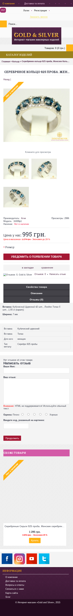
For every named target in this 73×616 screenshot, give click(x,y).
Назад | (7, 79)
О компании (11, 577)
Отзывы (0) (36, 299)
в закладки (28, 267)
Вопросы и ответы (14, 585)
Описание (36, 293)
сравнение (47, 267)
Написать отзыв (57, 274)
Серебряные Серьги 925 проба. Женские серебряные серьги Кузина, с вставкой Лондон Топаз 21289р (35, 526)
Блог (8, 597)
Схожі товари (14, 452)
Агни (23, 218)
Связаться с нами (14, 589)
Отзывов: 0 (40, 274)
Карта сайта (11, 593)
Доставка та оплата (15, 581)
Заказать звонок (39, 16)
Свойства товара (36, 287)
